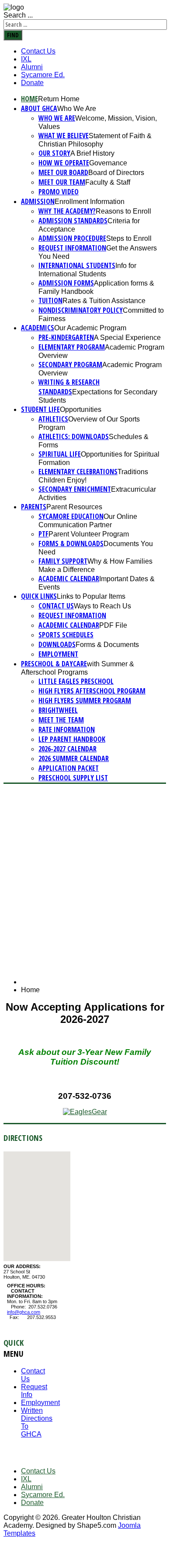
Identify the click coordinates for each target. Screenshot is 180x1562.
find (13, 35)
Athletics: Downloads (73, 436)
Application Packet (68, 768)
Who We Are (76, 108)
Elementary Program (71, 347)
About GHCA (39, 108)
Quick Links (39, 596)
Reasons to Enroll (123, 211)
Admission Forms (66, 283)
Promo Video (58, 192)
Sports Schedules (65, 635)
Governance (108, 163)
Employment (58, 654)
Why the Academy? (67, 211)
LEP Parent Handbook (71, 739)
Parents (33, 506)
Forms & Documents (107, 644)
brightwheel (58, 710)
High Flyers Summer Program (84, 700)
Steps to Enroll (129, 238)
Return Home (59, 99)
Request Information (72, 248)
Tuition (50, 300)
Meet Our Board (63, 172)
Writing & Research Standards (69, 387)
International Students (76, 265)
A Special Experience (127, 337)
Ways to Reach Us (102, 606)
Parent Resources (74, 507)
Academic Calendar (68, 578)
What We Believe (63, 135)
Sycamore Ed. (43, 75)
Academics (37, 327)
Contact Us (38, 51)
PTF (43, 534)
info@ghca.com (23, 1312)
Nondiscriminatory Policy (80, 310)
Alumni (32, 67)
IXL (26, 59)
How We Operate (63, 163)
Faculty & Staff (107, 182)
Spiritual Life (59, 454)
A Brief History (92, 153)
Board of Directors (116, 172)
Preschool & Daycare (54, 663)
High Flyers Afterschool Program (91, 691)
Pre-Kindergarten (66, 337)
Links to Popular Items (91, 596)
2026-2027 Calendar (67, 749)
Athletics (53, 419)
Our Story (54, 153)
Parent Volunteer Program (88, 534)
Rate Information (66, 729)
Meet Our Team (61, 182)
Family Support (62, 561)
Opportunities (80, 409)
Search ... (18, 15)
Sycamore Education (71, 516)
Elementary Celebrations (78, 471)
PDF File (113, 625)
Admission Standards (72, 220)
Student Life (40, 409)
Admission (38, 201)
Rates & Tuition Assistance (103, 300)
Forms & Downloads (71, 543)
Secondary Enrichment (74, 489)
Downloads (57, 644)
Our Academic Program (90, 328)
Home (29, 99)
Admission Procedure (72, 238)
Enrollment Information (90, 201)
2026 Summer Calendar (73, 758)
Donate (32, 82)
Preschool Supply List (73, 778)
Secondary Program (70, 364)
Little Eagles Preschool (76, 681)
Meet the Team (61, 720)
